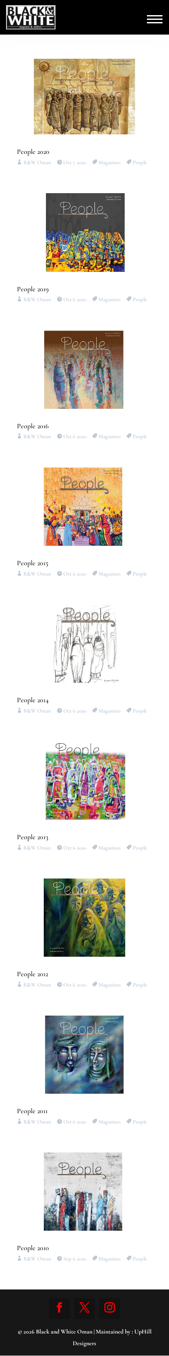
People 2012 (32, 974)
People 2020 (33, 151)
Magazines (109, 162)
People (140, 162)
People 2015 (33, 563)
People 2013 (32, 837)
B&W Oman (37, 162)
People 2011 (32, 1111)
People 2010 (33, 1248)
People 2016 (33, 426)
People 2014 (33, 700)
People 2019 (33, 289)
